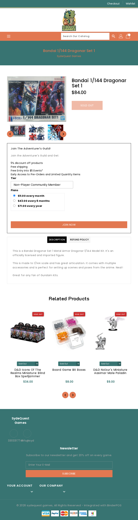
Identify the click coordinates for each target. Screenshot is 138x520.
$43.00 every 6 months (33, 201)
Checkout (113, 3)
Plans (14, 190)
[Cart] (128, 36)
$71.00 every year (29, 206)
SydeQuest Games (69, 56)
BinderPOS (114, 505)
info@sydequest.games (27, 440)
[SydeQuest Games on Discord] (26, 3)
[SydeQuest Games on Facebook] (5, 3)
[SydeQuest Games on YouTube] (19, 3)
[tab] (57, 239)
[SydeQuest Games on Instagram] (12, 3)
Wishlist (130, 3)
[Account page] (121, 36)
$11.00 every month (30, 196)
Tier (13, 178)
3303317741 (14, 440)
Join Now (69, 225)
